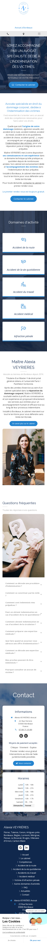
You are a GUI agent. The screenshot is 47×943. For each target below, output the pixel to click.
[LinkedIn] (26, 736)
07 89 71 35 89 (25, 729)
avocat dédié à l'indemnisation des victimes (23, 142)
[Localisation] (23, 33)
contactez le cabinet (32, 183)
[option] (23, 64)
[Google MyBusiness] (21, 736)
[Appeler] (8, 33)
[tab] (23, 584)
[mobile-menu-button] (39, 33)
